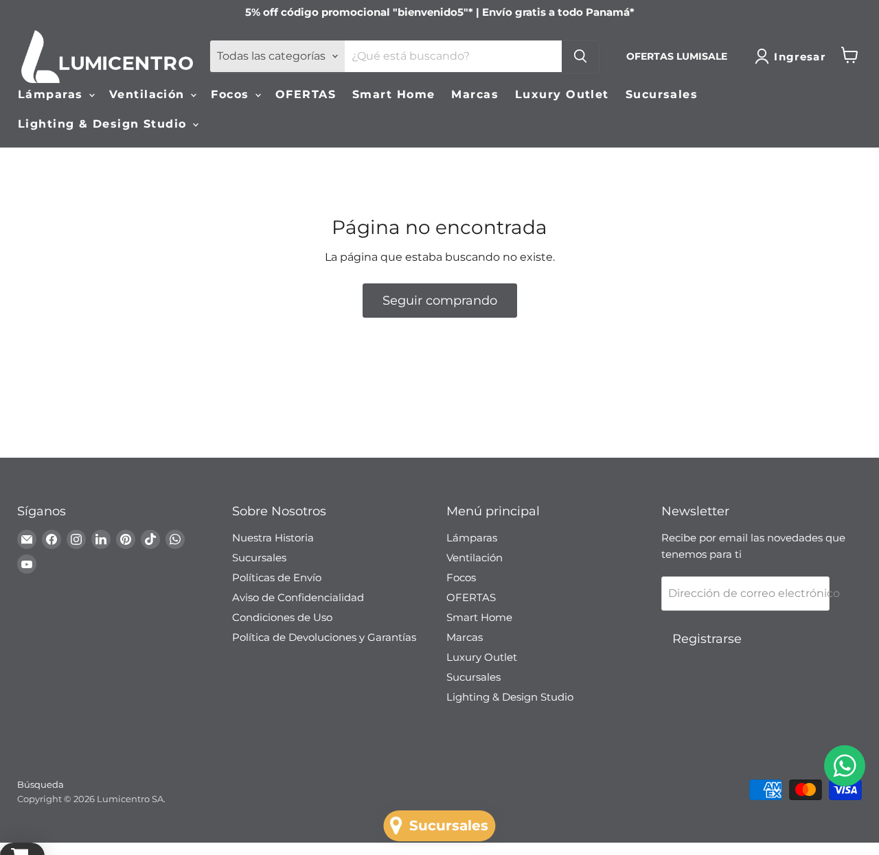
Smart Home (393, 94)
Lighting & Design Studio (104, 123)
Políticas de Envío (276, 577)
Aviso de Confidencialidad (298, 597)
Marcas (475, 94)
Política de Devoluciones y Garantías (324, 637)
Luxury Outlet (562, 94)
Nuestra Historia (273, 537)
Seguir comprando (440, 300)
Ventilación (149, 94)
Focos (232, 94)
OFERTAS (305, 94)
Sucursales (662, 94)
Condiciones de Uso (282, 617)
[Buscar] (580, 56)
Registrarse (707, 638)
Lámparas (52, 94)
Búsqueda (40, 784)
